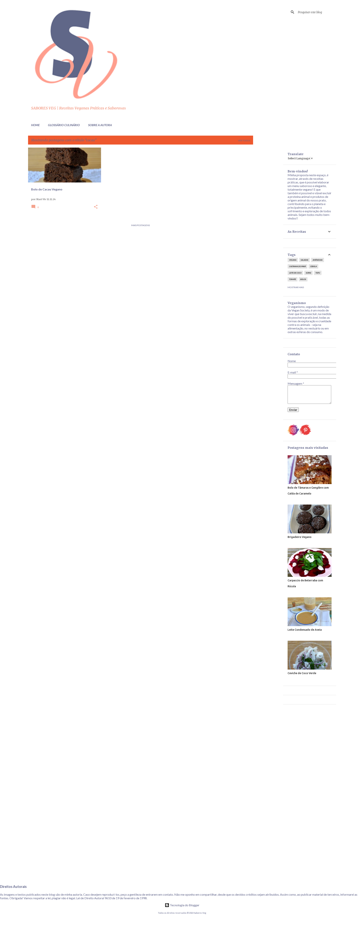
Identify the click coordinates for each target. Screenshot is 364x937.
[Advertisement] (268, 204)
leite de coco (295, 273)
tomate (292, 279)
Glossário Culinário (64, 125)
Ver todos (244, 140)
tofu (317, 273)
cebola (313, 266)
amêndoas (317, 260)
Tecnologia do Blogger (184, 905)
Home (35, 125)
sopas (308, 273)
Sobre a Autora (100, 125)
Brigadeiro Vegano (299, 536)
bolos (303, 279)
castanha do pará (297, 266)
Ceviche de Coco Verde (302, 673)
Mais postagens (140, 225)
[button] (95, 207)
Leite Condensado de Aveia (305, 629)
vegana (292, 260)
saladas (304, 260)
